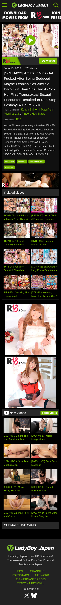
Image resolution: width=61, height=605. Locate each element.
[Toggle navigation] (4, 5)
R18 (18, 119)
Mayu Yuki (47, 109)
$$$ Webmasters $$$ (30, 579)
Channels (37, 571)
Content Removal (30, 583)
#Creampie (9, 161)
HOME (20, 571)
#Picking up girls (36, 161)
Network (42, 575)
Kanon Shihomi (30, 109)
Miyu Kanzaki (12, 113)
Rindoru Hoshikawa (33, 113)
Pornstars (20, 575)
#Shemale (9, 167)
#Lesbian (22, 161)
